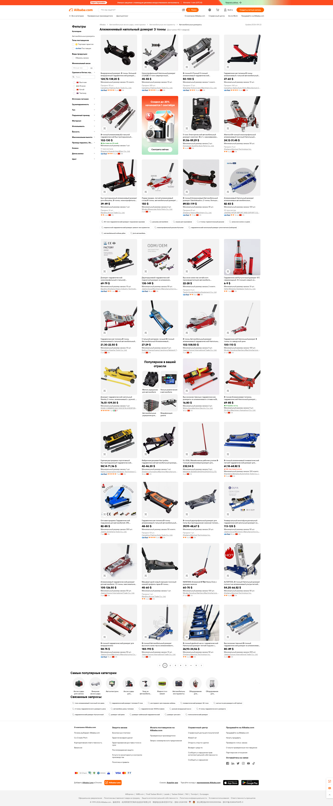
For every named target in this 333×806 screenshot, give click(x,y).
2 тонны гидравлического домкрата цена (90, 709)
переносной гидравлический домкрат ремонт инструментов (126, 227)
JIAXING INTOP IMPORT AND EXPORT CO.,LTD (242, 213)
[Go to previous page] (159, 665)
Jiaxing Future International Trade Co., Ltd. (200, 350)
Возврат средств (195, 748)
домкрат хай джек (118, 715)
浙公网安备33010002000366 (209, 802)
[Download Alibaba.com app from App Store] (231, 782)
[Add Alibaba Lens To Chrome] (113, 782)
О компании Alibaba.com (85, 727)
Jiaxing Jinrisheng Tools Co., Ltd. (114, 532)
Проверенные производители (162, 736)
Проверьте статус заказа (236, 743)
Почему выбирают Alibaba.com (87, 733)
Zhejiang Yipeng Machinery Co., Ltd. (197, 213)
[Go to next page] (201, 665)
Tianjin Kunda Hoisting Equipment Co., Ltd (199, 292)
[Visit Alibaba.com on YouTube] (248, 763)
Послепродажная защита (122, 750)
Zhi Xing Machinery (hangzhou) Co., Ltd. (240, 410)
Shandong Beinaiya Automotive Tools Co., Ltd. (242, 474)
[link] (329, 781)
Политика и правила (120, 762)
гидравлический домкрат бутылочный (89, 715)
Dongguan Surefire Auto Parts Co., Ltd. (198, 146)
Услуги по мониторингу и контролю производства (127, 756)
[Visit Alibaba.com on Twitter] (238, 763)
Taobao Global (177, 794)
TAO (186, 794)
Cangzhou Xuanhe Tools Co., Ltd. (114, 350)
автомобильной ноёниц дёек (114, 233)
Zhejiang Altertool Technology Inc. (238, 149)
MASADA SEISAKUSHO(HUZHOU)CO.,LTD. (200, 472)
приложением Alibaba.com (208, 783)
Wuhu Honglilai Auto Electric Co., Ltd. (198, 408)
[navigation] (84, 345)
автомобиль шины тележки (123, 709)
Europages (204, 794)
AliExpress (129, 794)
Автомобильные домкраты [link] (190, 25)
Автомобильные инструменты (162, 25)
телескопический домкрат (198, 715)
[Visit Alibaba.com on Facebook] (227, 763)
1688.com (140, 794)
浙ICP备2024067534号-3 (233, 802)
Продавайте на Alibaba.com (237, 733)
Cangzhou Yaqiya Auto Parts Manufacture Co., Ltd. (242, 88)
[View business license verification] (190, 802)
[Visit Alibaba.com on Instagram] (243, 763)
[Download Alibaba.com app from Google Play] (250, 782)
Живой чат (192, 738)
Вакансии (78, 748)
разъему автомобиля (160, 222)
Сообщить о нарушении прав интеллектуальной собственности (202, 754)
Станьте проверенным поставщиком (241, 748)
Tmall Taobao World (154, 794)
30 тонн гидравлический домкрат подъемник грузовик (124, 222)
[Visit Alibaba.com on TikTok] (253, 763)
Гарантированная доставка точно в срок (126, 744)
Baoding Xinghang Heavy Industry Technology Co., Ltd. (119, 289)
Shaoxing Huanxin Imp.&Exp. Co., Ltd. (115, 151)
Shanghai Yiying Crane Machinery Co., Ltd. (200, 88)
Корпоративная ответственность (88, 743)
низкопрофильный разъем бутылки (170, 227)
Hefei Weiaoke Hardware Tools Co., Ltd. (240, 289)
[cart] (218, 10)
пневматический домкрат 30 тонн (196, 703)
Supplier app (172, 783)
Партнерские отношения (236, 753)
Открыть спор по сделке (198, 743)
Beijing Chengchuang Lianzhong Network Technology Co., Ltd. (160, 350)
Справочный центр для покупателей (203, 733)
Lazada (166, 794)
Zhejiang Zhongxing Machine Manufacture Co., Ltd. (160, 472)
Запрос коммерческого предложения (166, 741)
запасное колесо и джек (241, 222)
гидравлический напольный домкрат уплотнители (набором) (214, 227)
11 (196, 665)
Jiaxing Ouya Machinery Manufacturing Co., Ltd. (160, 289)
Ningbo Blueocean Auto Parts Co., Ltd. (157, 209)
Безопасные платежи (121, 733)
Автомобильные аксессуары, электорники (127, 25)
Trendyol (194, 794)
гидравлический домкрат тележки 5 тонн (127, 703)
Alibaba (102, 25)
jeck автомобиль (139, 233)
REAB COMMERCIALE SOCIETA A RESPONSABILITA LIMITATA (119, 408)
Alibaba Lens (87, 783)
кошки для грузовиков (184, 222)
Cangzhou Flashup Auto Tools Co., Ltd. (116, 88)
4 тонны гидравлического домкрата (212, 709)
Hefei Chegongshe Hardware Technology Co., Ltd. (119, 472)
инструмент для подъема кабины (162, 703)
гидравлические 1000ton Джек (152, 709)
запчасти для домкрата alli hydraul (229, 703)
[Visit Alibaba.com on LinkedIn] (232, 763)
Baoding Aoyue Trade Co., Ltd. (113, 213)
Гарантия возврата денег (122, 738)
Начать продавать (233, 738)
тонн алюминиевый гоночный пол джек (89, 703)
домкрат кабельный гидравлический (146, 715)
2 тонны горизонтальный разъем (211, 222)
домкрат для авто (173, 715)
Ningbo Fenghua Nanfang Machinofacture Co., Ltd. (242, 350)
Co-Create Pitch (80, 738)
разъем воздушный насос (181, 709)
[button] (183, 9)
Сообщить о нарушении (198, 760)
